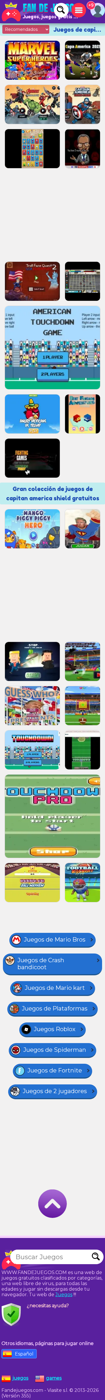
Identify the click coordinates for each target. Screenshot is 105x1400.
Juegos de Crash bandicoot (41, 964)
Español (24, 1354)
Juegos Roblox (55, 1029)
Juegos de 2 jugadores (55, 1091)
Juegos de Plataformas (55, 1008)
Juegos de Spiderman (54, 1049)
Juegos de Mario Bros (54, 939)
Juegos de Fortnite (54, 1070)
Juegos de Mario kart (55, 987)
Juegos (63, 1294)
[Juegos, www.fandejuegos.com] (40, 11)
